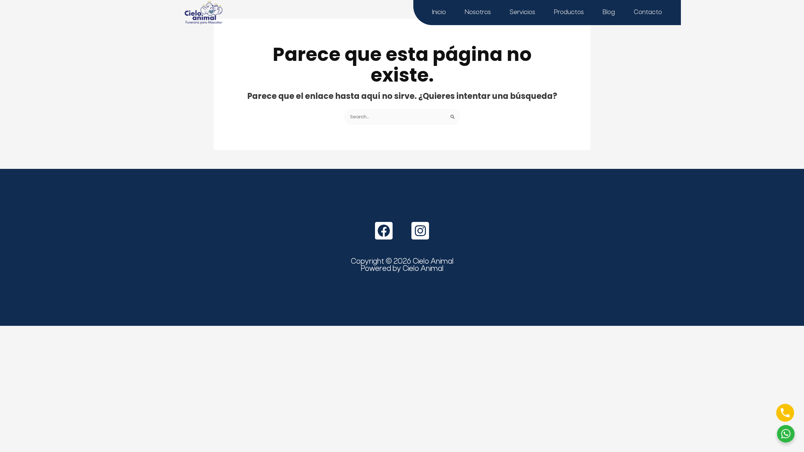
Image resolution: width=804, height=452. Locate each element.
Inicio (439, 12)
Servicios (522, 12)
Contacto (648, 12)
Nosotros (478, 12)
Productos (569, 12)
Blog (609, 12)
